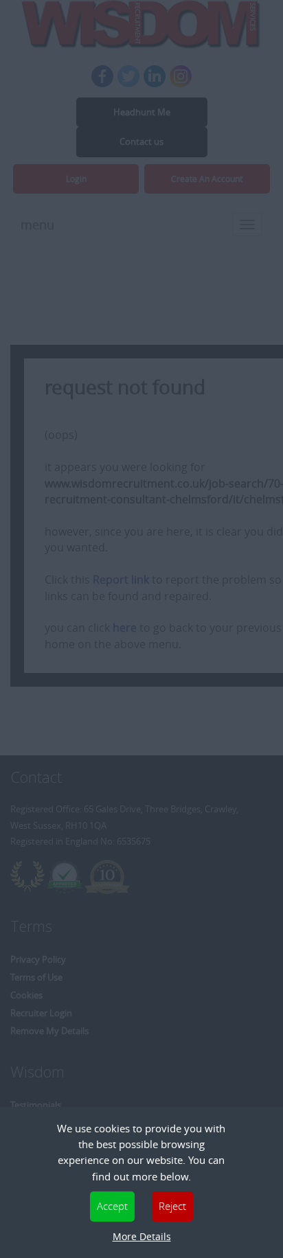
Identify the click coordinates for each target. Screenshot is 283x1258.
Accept (112, 1206)
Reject (172, 1206)
